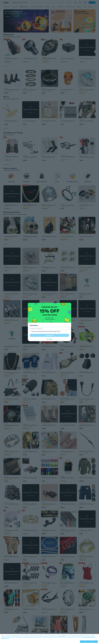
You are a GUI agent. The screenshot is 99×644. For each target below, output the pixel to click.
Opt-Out (88, 641)
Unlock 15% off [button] (50, 335)
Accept (82, 641)
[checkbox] (30, 331)
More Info (94, 641)
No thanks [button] (49, 339)
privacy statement (62, 635)
